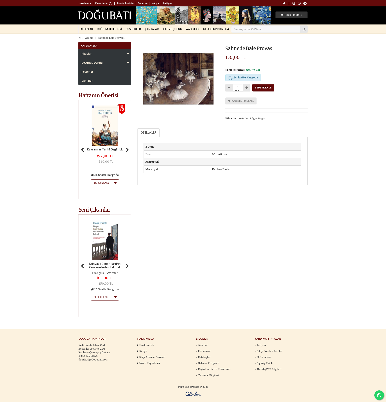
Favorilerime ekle (242, 100)
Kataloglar (204, 357)
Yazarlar (192, 29)
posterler (243, 118)
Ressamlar (204, 351)
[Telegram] (305, 3)
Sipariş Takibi (265, 363)
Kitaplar (86, 29)
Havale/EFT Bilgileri (269, 369)
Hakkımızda (146, 345)
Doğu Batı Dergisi (109, 29)
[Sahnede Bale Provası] (178, 79)
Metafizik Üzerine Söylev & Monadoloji (104, 265)
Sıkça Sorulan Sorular (152, 357)
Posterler (133, 29)
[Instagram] (294, 3)
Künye (143, 351)
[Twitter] (283, 3)
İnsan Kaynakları (149, 363)
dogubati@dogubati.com (93, 359)
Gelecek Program (216, 29)
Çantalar (152, 29)
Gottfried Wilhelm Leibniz (105, 273)
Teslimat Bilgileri (208, 375)
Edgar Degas (258, 118)
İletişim (261, 345)
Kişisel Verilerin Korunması (214, 369)
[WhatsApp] (299, 3)
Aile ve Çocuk (172, 29)
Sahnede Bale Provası (111, 37)
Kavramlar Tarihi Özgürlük (105, 149)
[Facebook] (289, 3)
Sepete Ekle (101, 296)
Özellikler (148, 132)
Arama (89, 37)
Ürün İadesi (264, 357)
